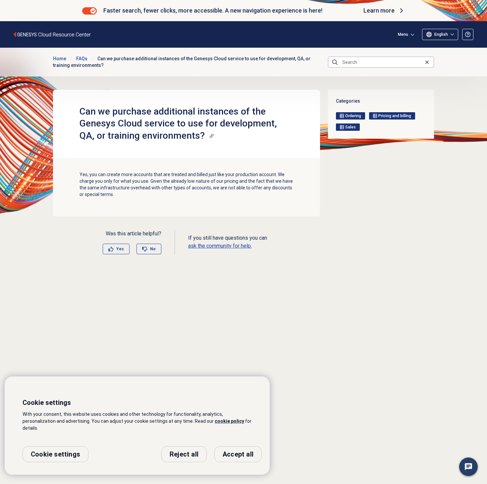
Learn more (379, 10)
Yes (120, 249)
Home (59, 58)
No (153, 249)
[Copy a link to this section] (211, 135)
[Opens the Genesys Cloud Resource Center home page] (52, 34)
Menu (403, 34)
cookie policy (229, 421)
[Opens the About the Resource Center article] (467, 34)
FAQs (81, 58)
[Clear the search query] (427, 62)
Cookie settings (55, 454)
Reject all (184, 454)
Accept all (238, 454)
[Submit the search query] (335, 62)
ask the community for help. (220, 246)
